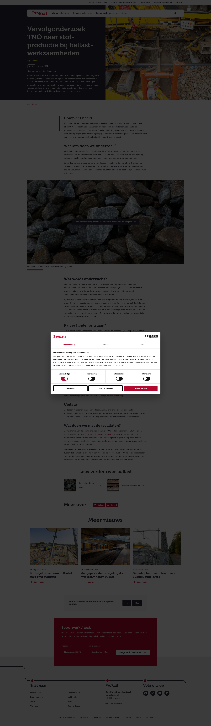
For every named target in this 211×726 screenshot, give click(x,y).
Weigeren (70, 388)
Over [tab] (142, 345)
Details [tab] (105, 345)
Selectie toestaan (105, 388)
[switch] (91, 379)
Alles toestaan (141, 388)
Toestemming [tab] (69, 345)
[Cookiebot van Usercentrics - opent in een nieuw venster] (147, 336)
